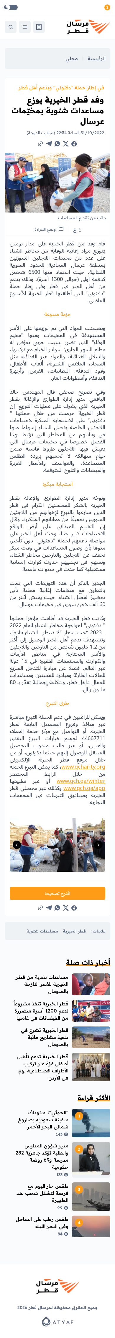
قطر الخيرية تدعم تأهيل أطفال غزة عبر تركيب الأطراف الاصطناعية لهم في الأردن (42, 1067)
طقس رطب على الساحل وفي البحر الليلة (42, 1222)
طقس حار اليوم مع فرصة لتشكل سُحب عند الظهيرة (42, 1193)
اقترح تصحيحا (57, 893)
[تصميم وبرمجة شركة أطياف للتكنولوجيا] (57, 1321)
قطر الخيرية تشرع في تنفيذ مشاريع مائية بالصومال (44, 1037)
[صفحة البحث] (11, 27)
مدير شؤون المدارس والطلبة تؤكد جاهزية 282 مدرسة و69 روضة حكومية (42, 1156)
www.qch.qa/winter (81, 781)
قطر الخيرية (74, 931)
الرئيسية (97, 58)
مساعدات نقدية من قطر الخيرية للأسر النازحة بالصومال (42, 984)
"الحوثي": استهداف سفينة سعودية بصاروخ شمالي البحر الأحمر (43, 1119)
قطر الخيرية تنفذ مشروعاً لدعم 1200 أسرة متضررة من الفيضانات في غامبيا (41, 1011)
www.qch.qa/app (84, 788)
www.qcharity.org (83, 766)
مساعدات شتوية (42, 931)
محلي (71, 58)
